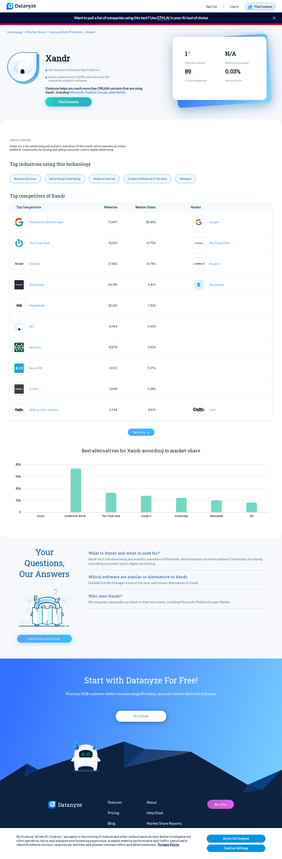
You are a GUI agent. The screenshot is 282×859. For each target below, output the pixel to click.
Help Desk (155, 812)
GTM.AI (163, 17)
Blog (111, 823)
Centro (34, 389)
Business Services (25, 178)
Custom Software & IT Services (147, 178)
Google (214, 222)
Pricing (113, 812)
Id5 (31, 326)
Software (185, 178)
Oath (212, 409)
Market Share (36, 32)
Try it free (141, 716)
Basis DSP (36, 368)
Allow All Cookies (236, 838)
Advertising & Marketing (65, 178)
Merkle (120, 92)
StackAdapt (37, 284)
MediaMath (37, 305)
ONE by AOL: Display (43, 409)
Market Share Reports (164, 823)
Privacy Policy (168, 845)
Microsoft (77, 92)
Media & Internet (104, 178)
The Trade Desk (39, 243)
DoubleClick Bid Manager (46, 222)
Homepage (15, 32)
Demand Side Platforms (66, 32)
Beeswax (35, 347)
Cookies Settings (236, 848)
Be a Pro (220, 804)
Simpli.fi (34, 263)
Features (115, 802)
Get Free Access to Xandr (44, 638)
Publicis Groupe (96, 92)
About (152, 802)
